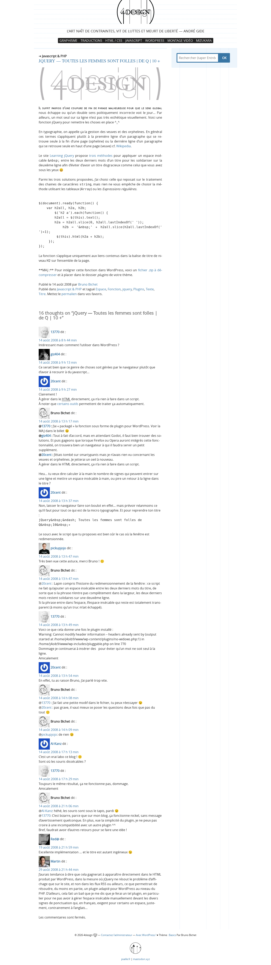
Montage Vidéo (180, 40)
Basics (172, 935)
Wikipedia (123, 146)
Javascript (133, 40)
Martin (56, 861)
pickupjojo (58, 548)
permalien (69, 294)
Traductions (91, 40)
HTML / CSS (113, 40)
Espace (101, 289)
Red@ (55, 839)
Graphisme (68, 40)
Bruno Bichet (88, 284)
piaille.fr (125, 959)
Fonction (114, 289)
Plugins (138, 289)
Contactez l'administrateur (117, 935)
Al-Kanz (56, 744)
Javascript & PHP (69, 289)
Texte (150, 289)
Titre (42, 294)
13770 (55, 332)
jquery (127, 289)
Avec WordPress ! (146, 935)
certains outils (67, 404)
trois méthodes (100, 155)
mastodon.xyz (141, 959)
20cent (56, 381)
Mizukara (204, 40)
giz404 (55, 354)
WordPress (154, 40)
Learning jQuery (62, 155)
